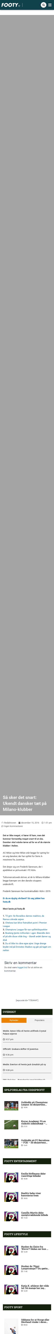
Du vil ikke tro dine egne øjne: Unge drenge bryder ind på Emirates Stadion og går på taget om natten (27, 947)
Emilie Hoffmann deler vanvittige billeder (33, 1174)
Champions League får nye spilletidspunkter (26, 929)
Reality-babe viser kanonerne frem (31, 1194)
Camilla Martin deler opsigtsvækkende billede (34, 1213)
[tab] (13, 1020)
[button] (50, 5)
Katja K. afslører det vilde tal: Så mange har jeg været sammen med (35, 1288)
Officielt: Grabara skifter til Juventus (20, 1049)
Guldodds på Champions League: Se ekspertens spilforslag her (34, 1104)
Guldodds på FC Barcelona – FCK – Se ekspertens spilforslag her (35, 1142)
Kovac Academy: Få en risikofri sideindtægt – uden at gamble (33, 1123)
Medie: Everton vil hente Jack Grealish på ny (24, 1064)
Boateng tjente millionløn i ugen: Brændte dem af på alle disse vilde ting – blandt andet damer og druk (27, 936)
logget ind (22, 967)
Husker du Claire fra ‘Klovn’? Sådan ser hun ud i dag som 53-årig (35, 1249)
